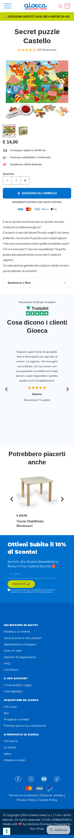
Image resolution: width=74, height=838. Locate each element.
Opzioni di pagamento (20, 657)
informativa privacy (43, 592)
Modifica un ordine (17, 631)
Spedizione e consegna (20, 644)
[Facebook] (18, 779)
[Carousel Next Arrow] (66, 89)
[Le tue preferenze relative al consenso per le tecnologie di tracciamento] (6, 831)
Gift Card (10, 707)
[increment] (25, 180)
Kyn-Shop (37, 828)
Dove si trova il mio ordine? (23, 638)
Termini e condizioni (23, 795)
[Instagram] (31, 779)
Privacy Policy (26, 800)
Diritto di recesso (51, 795)
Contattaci (11, 669)
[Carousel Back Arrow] (6, 389)
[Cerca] (60, 6)
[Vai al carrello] (66, 6)
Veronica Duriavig (39, 824)
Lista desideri (13, 691)
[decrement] (7, 180)
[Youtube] (44, 779)
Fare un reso (12, 650)
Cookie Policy (48, 800)
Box (6, 713)
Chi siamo (11, 741)
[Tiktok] (57, 779)
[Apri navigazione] (7, 6)
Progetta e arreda (16, 719)
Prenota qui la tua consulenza (25, 725)
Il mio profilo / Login (18, 685)
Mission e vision (14, 760)
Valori (8, 754)
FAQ (7, 663)
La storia (10, 747)
